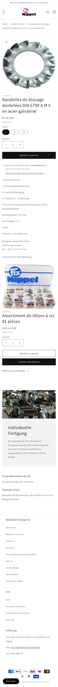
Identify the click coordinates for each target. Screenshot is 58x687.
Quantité (6, 138)
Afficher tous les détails (14, 370)
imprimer (10, 619)
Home (5, 24)
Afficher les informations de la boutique (24, 173)
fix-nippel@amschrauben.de (26, 647)
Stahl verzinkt (18, 24)
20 (24, 132)
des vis (9, 561)
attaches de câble (14, 581)
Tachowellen (12, 574)
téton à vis (11, 527)
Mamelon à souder (15, 534)
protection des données (17, 613)
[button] (3, 12)
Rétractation (11, 681)
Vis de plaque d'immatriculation (21, 554)
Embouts (10, 541)
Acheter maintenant (29, 361)
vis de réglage (12, 567)
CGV (8, 599)
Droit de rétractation (16, 606)
